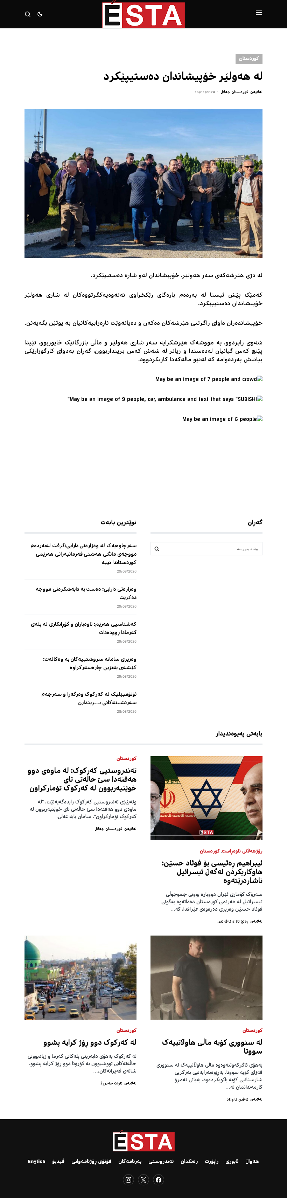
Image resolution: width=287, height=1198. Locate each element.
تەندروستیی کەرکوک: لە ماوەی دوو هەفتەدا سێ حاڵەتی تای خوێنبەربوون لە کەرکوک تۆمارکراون (82, 780)
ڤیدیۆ (58, 1161)
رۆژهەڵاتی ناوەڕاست (242, 851)
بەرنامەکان (129, 1161)
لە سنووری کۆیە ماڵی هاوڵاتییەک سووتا (212, 1047)
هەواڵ (252, 1161)
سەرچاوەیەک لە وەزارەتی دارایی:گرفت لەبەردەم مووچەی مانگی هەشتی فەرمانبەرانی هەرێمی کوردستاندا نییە (83, 555)
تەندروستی (161, 1161)
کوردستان (249, 59)
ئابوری (231, 1161)
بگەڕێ (157, 548)
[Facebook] (158, 1180)
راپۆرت (211, 1161)
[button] (258, 14)
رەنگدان (189, 1161)
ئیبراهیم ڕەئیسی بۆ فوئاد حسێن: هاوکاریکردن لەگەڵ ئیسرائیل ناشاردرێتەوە (212, 872)
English (36, 1161)
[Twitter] (143, 1180)
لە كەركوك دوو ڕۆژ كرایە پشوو (89, 1043)
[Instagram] (128, 1180)
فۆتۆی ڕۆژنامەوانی (91, 1161)
